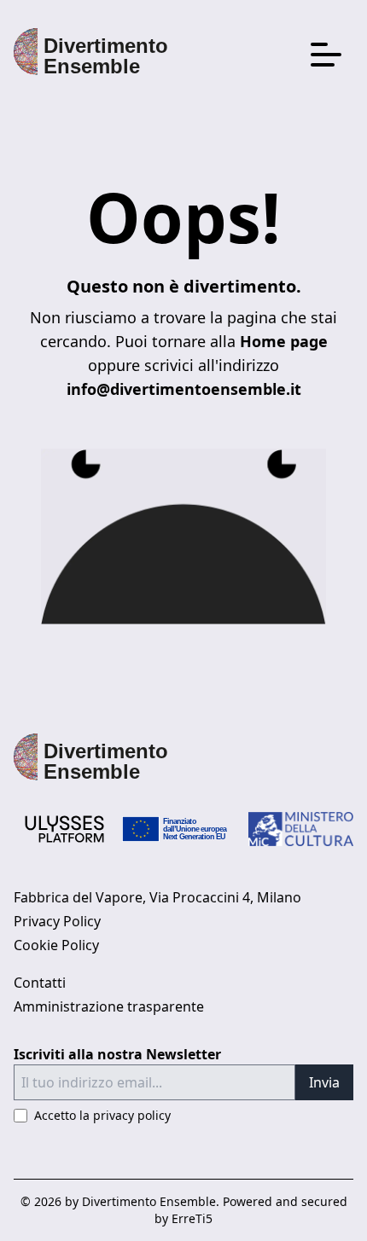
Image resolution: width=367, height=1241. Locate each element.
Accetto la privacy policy (102, 1115)
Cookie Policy (56, 945)
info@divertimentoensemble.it (184, 389)
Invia (324, 1082)
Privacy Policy (57, 921)
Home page (284, 341)
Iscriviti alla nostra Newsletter (117, 1054)
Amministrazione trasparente (109, 1006)
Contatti (40, 982)
